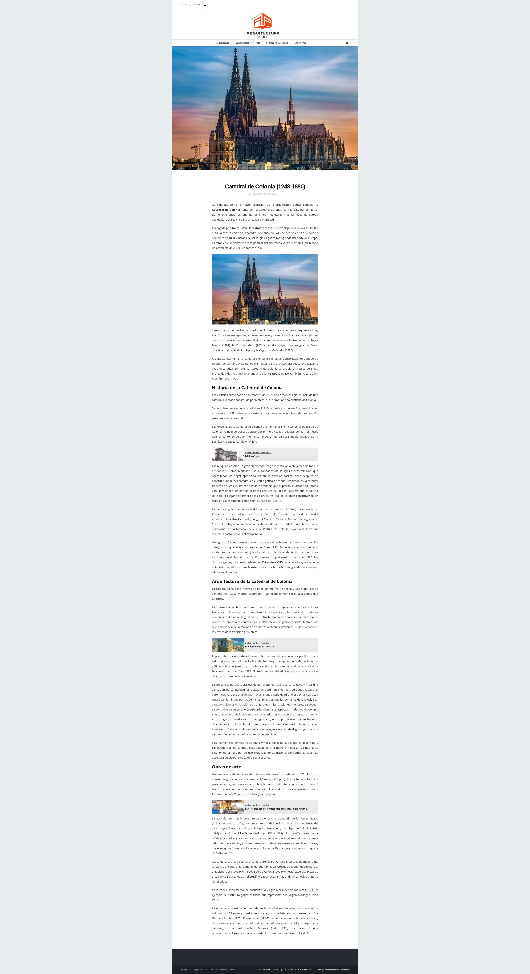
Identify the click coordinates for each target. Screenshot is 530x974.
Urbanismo (300, 42)
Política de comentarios (304, 969)
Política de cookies (263, 969)
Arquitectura (222, 42)
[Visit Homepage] (263, 25)
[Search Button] (347, 43)
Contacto (289, 969)
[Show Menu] (205, 5)
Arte (258, 42)
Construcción (243, 42)
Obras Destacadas (271, 194)
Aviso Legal (278, 969)
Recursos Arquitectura (276, 42)
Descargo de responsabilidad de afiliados (333, 969)
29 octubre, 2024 (256, 194)
